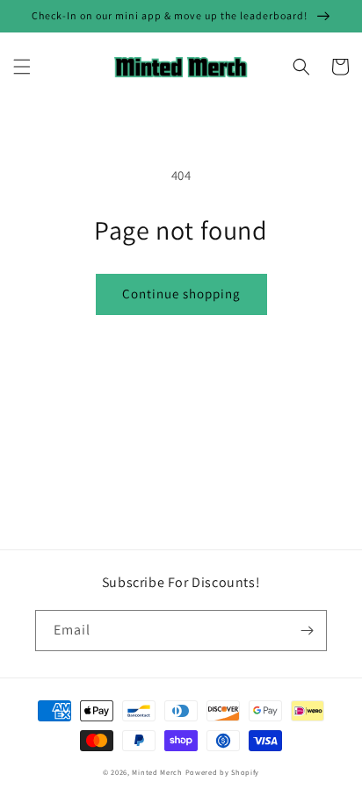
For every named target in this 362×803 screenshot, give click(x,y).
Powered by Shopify (222, 772)
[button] (22, 66)
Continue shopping (181, 293)
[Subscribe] (306, 630)
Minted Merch (157, 772)
